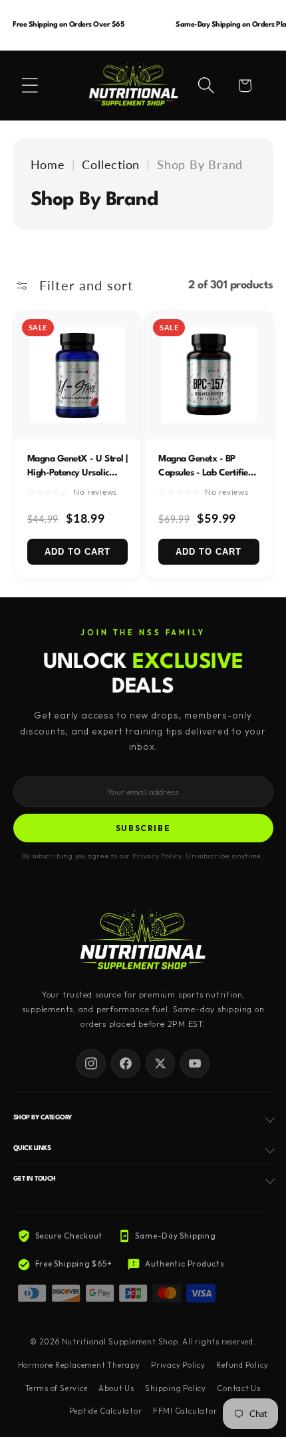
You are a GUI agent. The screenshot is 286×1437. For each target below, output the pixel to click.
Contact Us (239, 1388)
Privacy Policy (178, 1365)
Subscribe (143, 828)
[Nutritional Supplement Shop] (143, 941)
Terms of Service (56, 1388)
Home (48, 164)
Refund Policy (242, 1365)
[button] (30, 85)
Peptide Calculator (105, 1411)
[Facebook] (125, 1063)
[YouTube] (195, 1063)
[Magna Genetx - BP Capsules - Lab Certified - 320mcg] (209, 375)
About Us (116, 1388)
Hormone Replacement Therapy (79, 1365)
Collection (111, 164)
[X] (160, 1063)
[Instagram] (91, 1063)
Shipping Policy (175, 1388)
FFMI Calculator (185, 1411)
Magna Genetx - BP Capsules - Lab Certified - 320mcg (208, 472)
